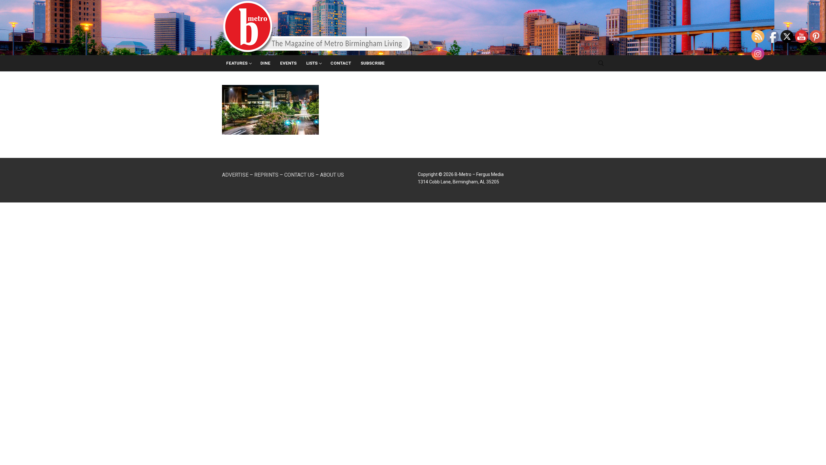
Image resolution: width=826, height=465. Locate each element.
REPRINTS (266, 175)
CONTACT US (299, 175)
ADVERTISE (235, 175)
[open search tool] (601, 63)
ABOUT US (332, 175)
